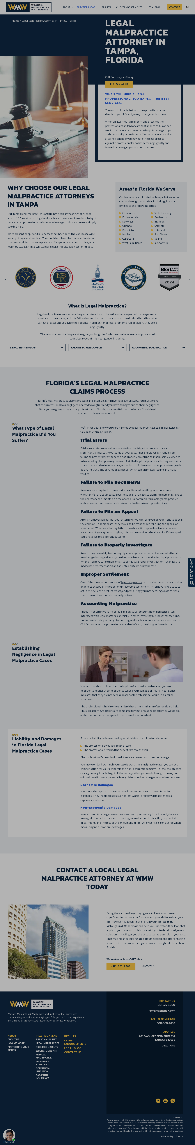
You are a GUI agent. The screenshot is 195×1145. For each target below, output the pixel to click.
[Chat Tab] (97, 572)
